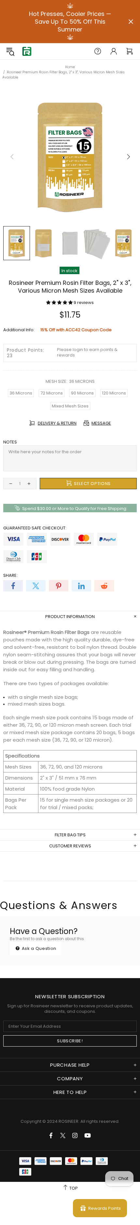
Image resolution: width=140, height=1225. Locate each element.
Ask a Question (38, 948)
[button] (60, 302)
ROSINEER (68, 1121)
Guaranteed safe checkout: (34, 528)
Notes (10, 442)
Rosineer (27, 51)
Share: (10, 575)
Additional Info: (19, 330)
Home (70, 67)
